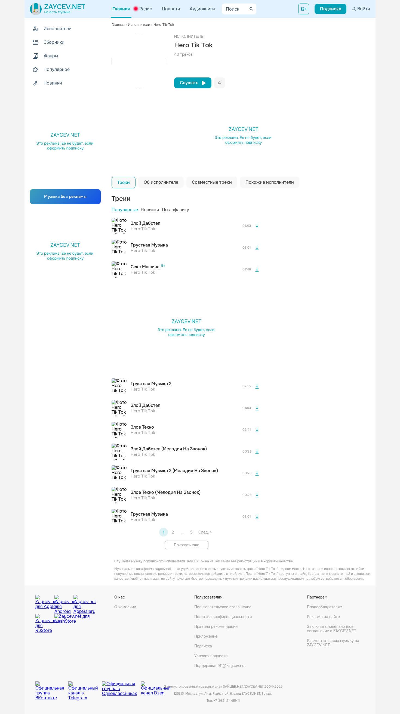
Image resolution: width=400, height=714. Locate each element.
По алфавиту (175, 210)
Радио (145, 9)
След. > (205, 532)
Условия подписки (210, 656)
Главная (121, 9)
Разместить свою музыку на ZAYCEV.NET (333, 642)
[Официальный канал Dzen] (156, 686)
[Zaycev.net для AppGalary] (81, 603)
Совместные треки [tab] (212, 182)
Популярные (125, 210)
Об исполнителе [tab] (161, 182)
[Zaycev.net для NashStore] (72, 623)
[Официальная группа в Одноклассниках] (121, 686)
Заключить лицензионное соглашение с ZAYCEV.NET (331, 628)
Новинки (150, 210)
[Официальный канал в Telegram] (85, 686)
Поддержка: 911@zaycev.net (220, 665)
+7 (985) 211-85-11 (227, 701)
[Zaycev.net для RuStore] (43, 623)
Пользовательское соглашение (222, 607)
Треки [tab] (123, 182)
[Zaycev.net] (57, 9)
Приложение (205, 636)
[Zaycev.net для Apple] (43, 603)
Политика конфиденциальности (223, 617)
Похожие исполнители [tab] (269, 182)
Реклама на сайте (323, 617)
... (182, 532)
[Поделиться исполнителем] (219, 82)
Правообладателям (324, 607)
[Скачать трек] (256, 226)
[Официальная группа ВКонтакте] (51, 686)
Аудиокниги (202, 9)
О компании (125, 607)
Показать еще (186, 544)
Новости (171, 9)
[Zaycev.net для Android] (62, 603)
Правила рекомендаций (216, 626)
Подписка (203, 646)
